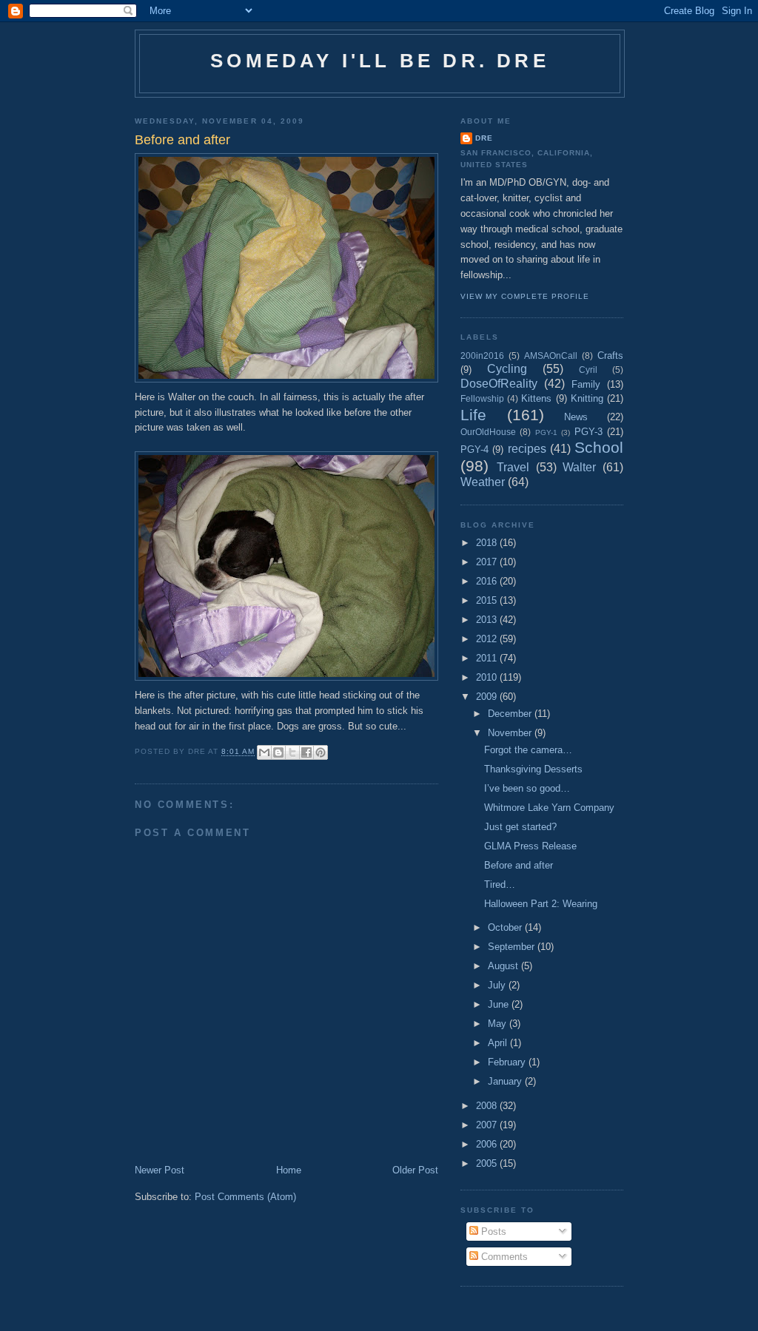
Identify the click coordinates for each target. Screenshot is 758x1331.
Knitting (587, 398)
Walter (579, 467)
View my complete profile (524, 296)
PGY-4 (474, 449)
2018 (488, 542)
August (504, 965)
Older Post (415, 1170)
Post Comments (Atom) (245, 1196)
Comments (503, 1256)
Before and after (518, 865)
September (512, 946)
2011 (488, 658)
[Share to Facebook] (306, 752)
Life (473, 414)
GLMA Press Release (530, 846)
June (500, 1004)
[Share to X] (292, 752)
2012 (488, 638)
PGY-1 (546, 432)
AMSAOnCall (550, 355)
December (511, 713)
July (498, 985)
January (506, 1081)
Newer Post (159, 1170)
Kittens (536, 398)
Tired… (499, 884)
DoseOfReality (498, 383)
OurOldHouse (488, 432)
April (499, 1042)
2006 (488, 1144)
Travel (513, 467)
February (508, 1062)
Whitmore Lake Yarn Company (549, 807)
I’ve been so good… (527, 788)
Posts (492, 1231)
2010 (488, 677)
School (598, 447)
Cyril (588, 369)
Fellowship (482, 398)
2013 (488, 619)
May (498, 1023)
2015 (488, 600)
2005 (488, 1163)
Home (288, 1170)
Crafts (610, 355)
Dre (484, 138)
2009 (488, 696)
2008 (488, 1105)
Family (585, 384)
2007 (488, 1124)
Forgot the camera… (528, 749)
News (576, 416)
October (506, 927)
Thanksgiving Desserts (533, 769)
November (511, 732)
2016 (488, 581)
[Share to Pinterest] (320, 752)
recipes (527, 448)
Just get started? (520, 826)
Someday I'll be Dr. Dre (379, 61)
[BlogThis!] (278, 752)
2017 (488, 561)
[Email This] (264, 752)
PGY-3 (588, 431)
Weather (482, 482)
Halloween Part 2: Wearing (540, 903)
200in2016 (482, 355)
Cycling (507, 369)
